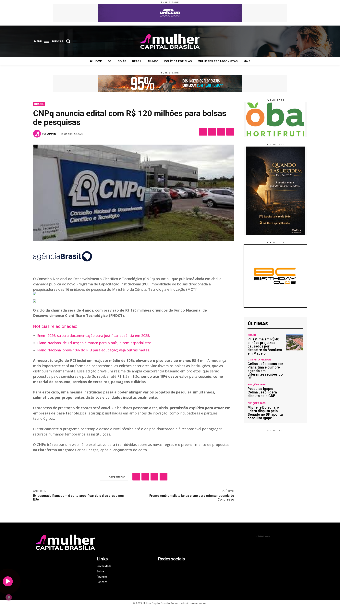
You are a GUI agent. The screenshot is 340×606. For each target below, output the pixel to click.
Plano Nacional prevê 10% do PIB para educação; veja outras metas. (93, 350)
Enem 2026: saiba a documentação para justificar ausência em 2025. (93, 335)
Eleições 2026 (256, 384)
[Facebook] (278, 41)
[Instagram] (286, 41)
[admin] (37, 134)
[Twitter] (295, 41)
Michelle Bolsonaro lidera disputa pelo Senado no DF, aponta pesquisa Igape (265, 412)
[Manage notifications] (9, 597)
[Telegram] (230, 132)
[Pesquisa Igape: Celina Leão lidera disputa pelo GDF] (294, 390)
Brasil (39, 104)
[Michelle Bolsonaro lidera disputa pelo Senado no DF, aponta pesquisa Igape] (294, 410)
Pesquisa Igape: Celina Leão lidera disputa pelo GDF (262, 392)
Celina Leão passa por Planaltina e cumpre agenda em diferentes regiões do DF (265, 371)
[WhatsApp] (221, 132)
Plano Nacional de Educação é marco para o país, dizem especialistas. (94, 342)
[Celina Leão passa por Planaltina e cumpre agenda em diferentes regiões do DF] (294, 366)
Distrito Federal (259, 359)
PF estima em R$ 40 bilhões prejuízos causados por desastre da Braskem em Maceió (265, 346)
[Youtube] (303, 41)
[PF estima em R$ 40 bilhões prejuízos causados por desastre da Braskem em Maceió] (294, 342)
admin (51, 133)
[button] (62, 41)
